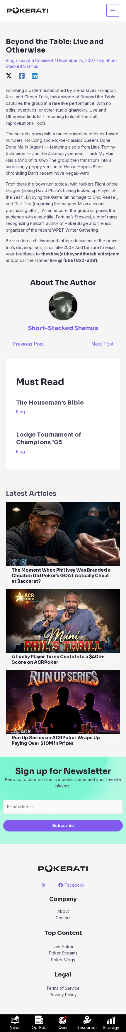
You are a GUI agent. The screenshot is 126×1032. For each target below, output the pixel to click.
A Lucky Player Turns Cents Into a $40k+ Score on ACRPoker (58, 659)
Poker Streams (63, 952)
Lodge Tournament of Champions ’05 (48, 438)
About (63, 911)
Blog (10, 60)
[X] (9, 76)
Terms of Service (63, 988)
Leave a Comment (35, 60)
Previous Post (25, 344)
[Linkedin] (35, 76)
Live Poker (63, 946)
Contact (63, 917)
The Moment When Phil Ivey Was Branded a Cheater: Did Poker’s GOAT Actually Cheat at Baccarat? (61, 575)
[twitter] (45, 885)
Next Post (105, 344)
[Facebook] (22, 76)
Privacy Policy (63, 994)
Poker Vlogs (63, 959)
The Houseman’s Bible (50, 402)
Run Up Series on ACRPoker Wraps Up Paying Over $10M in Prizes (56, 740)
